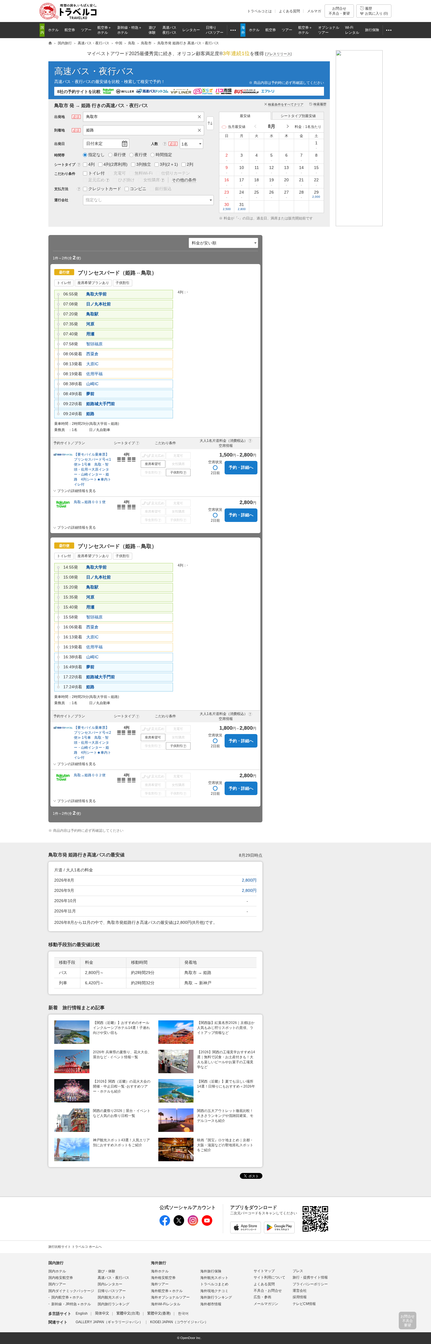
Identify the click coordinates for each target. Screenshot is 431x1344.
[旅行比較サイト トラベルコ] (50, 43)
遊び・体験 (106, 1271)
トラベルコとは (259, 11)
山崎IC (92, 383)
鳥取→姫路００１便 (90, 502)
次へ (287, 126)
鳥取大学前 (96, 294)
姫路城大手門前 (100, 403)
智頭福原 (94, 344)
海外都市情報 (210, 1304)
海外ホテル (160, 1271)
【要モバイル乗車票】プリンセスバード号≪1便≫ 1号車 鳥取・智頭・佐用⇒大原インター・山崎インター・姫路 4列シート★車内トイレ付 (92, 469)
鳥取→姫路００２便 (90, 775)
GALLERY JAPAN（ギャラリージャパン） (109, 1322)
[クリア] (201, 116)
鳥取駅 (92, 314)
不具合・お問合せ (268, 1291)
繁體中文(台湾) (128, 1313)
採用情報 (300, 1297)
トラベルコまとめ (214, 1284)
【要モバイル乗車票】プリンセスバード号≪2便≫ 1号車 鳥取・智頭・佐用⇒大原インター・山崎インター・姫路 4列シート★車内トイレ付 (92, 743)
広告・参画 (262, 1297)
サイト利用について (269, 1277)
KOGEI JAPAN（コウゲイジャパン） (179, 1322)
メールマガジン (266, 1304)
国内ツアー (57, 1284)
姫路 (90, 413)
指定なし (94, 199)
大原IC (92, 363)
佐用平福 (94, 373)
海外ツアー (160, 1284)
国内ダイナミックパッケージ (71, 1291)
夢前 (90, 393)
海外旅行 (158, 1263)
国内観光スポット (112, 1297)
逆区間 (210, 123)
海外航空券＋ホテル (167, 1291)
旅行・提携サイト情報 (310, 1277)
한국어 (183, 1313)
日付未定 (94, 143)
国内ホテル (57, 1271)
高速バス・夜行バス (94, 71)
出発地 (59, 117)
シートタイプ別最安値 (298, 116)
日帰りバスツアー (112, 1291)
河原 (90, 324)
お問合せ (339, 10)
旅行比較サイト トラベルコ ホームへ (75, 1246)
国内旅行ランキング (113, 1304)
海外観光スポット (214, 1278)
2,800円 (249, 880)
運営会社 (300, 1291)
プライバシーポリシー (310, 1284)
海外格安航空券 (163, 1278)
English (82, 1313)
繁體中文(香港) (159, 1313)
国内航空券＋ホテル (67, 1297)
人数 (154, 144)
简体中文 (102, 1313)
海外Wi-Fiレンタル (165, 1304)
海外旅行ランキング (216, 1297)
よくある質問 (289, 11)
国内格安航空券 (60, 1278)
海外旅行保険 (210, 1271)
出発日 (59, 144)
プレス (298, 1271)
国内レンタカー (110, 1284)
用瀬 (90, 334)
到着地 (59, 130)
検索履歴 (319, 104)
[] (278, 54)
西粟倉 (92, 353)
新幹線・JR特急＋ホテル (71, 1304)
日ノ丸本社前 (98, 304)
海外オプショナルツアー (170, 1297)
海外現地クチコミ (214, 1291)
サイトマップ (264, 1271)
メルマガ (314, 11)
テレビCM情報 (304, 1304)
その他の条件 (184, 179)
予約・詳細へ (241, 467)
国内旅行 (56, 1263)
